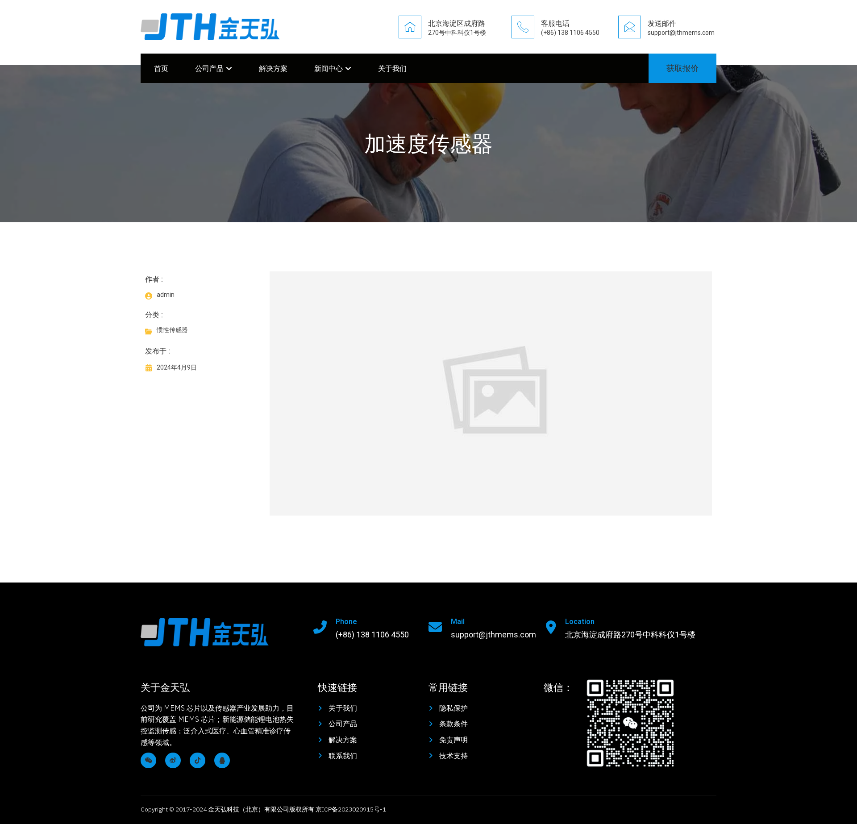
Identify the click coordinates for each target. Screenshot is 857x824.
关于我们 (392, 68)
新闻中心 (328, 68)
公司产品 (209, 68)
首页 (161, 68)
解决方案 (273, 68)
